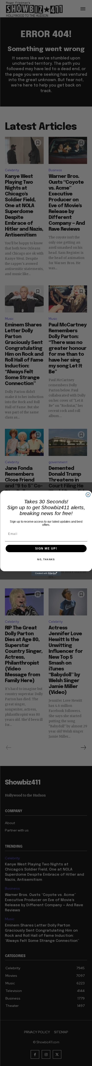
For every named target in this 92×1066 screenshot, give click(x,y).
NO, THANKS (46, 559)
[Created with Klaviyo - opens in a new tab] (46, 573)
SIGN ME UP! (46, 548)
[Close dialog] (88, 494)
